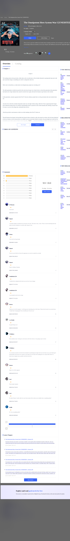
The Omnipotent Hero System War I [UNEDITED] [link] (19, 17)
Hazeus (27, 28)
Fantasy (5, 17)
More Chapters (30, 479)
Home (2, 17)
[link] (2, 17)
